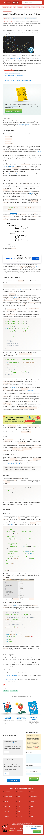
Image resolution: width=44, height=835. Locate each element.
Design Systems (8, 799)
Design (33, 7)
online (4, 125)
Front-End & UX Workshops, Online (21, 717)
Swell (31, 824)
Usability (6, 813)
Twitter (31, 18)
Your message (29, 752)
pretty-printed (12, 524)
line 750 (37, 266)
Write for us (13, 828)
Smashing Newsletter (8, 717)
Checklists (20, 794)
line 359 (19, 289)
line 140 (15, 605)
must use (5, 166)
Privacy (19, 806)
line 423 (15, 297)
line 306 (22, 309)
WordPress (14, 18)
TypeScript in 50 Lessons (34, 718)
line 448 (18, 480)
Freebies (6, 801)
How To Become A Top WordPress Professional (15, 75)
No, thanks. (28, 831)
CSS (14, 7)
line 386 (13, 387)
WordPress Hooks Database (11, 675)
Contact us (17, 828)
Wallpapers (7, 816)
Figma (38, 7)
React (32, 806)
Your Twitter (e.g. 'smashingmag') (32, 771)
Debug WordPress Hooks (11, 679)
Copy (38, 207)
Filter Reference (19, 174)
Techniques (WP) (20, 18)
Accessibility (5, 7)
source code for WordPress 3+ (24, 124)
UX (10, 7)
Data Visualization (8, 796)
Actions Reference (8, 174)
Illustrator (32, 801)
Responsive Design (8, 809)
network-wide (12, 166)
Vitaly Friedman (18, 823)
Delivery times (19, 830)
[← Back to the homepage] (3, 3)
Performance (27, 7)
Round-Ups (20, 809)
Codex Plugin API (17, 148)
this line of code (16, 408)
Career (6, 794)
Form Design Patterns (13, 106)
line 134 (18, 439)
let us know (34, 748)
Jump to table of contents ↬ (13, 111)
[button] (40, 3)
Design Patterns (34, 796)
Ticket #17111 (31, 390)
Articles (8, 2)
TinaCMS (27, 824)
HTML (19, 801)
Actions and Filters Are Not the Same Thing (12, 463)
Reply (6, 752)
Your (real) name (29, 765)
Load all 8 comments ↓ (14, 780)
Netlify (24, 824)
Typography (7, 811)
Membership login (13, 830)
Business (32, 791)
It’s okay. (37, 831)
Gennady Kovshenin (7, 11)
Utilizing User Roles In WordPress (12, 73)
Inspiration (7, 804)
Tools (19, 811)
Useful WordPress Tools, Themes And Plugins (14, 78)
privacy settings (34, 828)
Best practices (20, 791)
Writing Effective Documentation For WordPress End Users (18, 80)
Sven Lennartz (25, 823)
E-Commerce (20, 799)
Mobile (32, 804)
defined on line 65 (13, 213)
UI (31, 811)
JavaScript (20, 7)
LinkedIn (34, 18)
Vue (31, 813)
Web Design (20, 816)
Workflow (32, 816)
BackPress (31, 193)
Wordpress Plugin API (15, 58)
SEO (31, 809)
